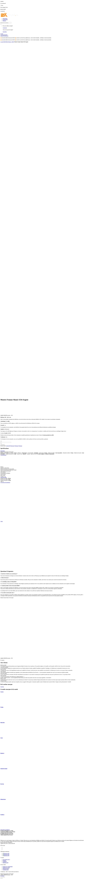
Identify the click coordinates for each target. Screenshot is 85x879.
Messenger (12, 445)
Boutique (4, 860)
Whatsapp (16, 445)
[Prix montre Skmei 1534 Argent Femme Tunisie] (17, 162)
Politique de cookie (6, 867)
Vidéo (1, 521)
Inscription (5, 31)
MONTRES (5, 18)
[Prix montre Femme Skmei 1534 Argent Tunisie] (17, 202)
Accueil (1, 41)
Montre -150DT (11, 41)
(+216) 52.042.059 (3, 34)
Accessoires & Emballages (5, 482)
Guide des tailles (3, 477)
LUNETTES (5, 19)
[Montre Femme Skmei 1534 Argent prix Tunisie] (17, 81)
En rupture (2, 444)
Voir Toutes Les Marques (5, 829)
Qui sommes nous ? (6, 859)
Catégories (5, 861)
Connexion (5, 27)
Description (2, 450)
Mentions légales (6, 868)
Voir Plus (2, 686)
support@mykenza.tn (4, 35)
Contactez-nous (5, 869)
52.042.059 (8, 445)
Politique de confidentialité (7, 866)
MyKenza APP (5, 862)
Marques (4, 20)
